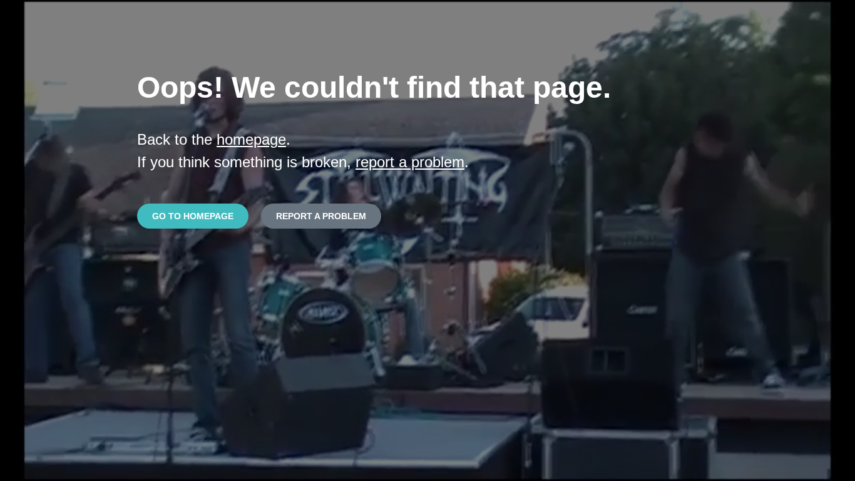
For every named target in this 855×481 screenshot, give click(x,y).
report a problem (410, 161)
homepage (251, 139)
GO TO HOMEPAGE (192, 216)
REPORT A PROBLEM (321, 216)
